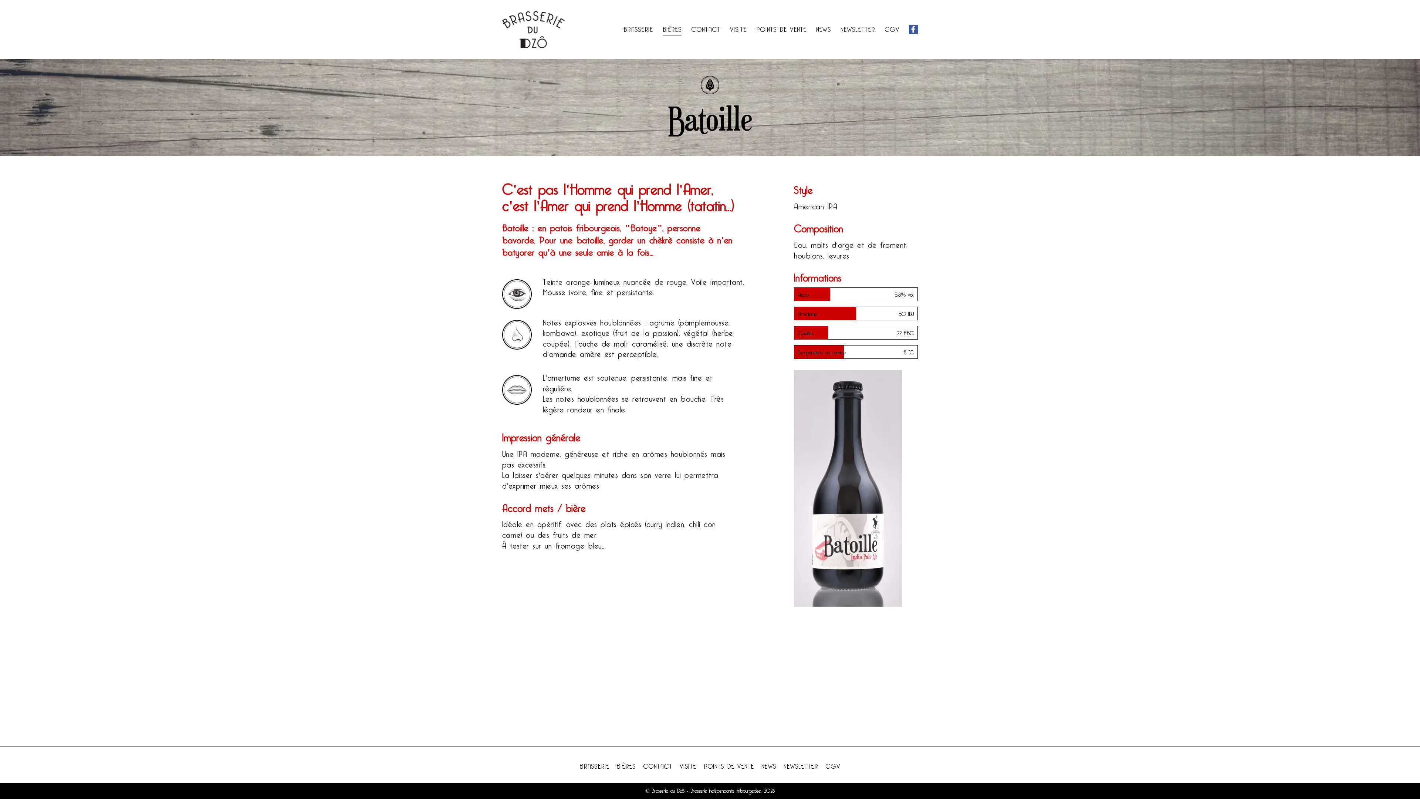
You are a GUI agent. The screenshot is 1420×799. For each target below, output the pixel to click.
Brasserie (638, 28)
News (823, 28)
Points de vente (781, 28)
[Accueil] (533, 29)
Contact (705, 28)
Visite (738, 28)
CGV (892, 28)
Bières (672, 28)
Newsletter (858, 28)
